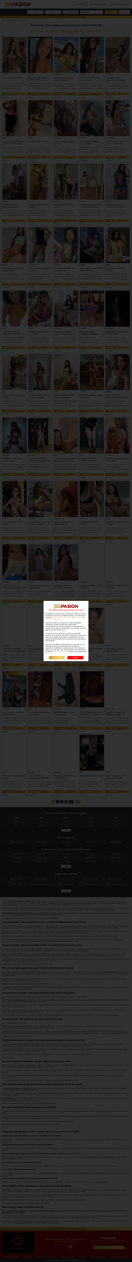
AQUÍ (47, 653)
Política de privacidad (52, 619)
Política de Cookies (59, 651)
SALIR (75, 658)
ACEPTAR (57, 658)
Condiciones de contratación (61, 617)
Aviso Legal (77, 617)
